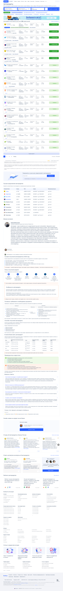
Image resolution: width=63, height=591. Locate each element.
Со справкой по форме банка (22, 498)
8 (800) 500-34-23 (24, 579)
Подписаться (50, 175)
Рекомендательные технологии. (17, 584)
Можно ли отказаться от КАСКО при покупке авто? (14, 385)
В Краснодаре (48, 539)
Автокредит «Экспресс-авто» (11, 70)
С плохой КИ (36, 14)
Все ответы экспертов (55, 455)
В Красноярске (34, 537)
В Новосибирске (34, 536)
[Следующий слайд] (58, 445)
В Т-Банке (5, 531)
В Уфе (18, 539)
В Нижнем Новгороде (21, 537)
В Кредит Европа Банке (26, 564)
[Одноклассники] (5, 588)
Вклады (15, 1)
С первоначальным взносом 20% (8, 509)
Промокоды (11, 576)
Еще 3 (6, 105)
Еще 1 (6, 118)
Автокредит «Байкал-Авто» (11, 96)
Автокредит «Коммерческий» (11, 89)
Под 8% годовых (6, 521)
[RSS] (11, 588)
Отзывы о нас (20, 574)
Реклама (25, 574)
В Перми (33, 540)
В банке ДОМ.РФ (48, 531)
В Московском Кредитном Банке (37, 531)
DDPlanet (40, 588)
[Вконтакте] (3, 588)
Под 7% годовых (6, 520)
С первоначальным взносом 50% (8, 513)
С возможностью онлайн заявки (8, 495)
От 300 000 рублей (35, 510)
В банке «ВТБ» (20, 529)
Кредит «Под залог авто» (11, 50)
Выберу (4, 570)
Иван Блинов (8, 250)
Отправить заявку (55, 24)
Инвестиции (42, 1)
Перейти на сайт (54, 51)
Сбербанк (48, 14)
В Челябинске (48, 537)
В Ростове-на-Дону (35, 539)
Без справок (42, 14)
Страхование (37, 1)
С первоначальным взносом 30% (8, 510)
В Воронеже (19, 540)
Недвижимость (22, 576)
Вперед (15, 156)
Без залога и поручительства (22, 518)
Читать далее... (17, 447)
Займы (28, 1)
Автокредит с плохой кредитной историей (8, 497)
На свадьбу (5, 564)
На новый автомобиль (28, 14)
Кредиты (18, 1)
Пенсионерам (5, 502)
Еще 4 (6, 93)
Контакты (15, 574)
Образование (16, 576)
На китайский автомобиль (9, 14)
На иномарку (49, 495)
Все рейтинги (56, 475)
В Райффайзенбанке (21, 532)
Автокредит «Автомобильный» (12, 64)
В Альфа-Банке (48, 529)
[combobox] (29, 9)
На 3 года (19, 510)
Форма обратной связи (8, 579)
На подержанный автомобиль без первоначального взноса (52, 502)
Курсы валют (32, 1)
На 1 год (19, 507)
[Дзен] (9, 588)
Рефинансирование (18, 14)
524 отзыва (9, 59)
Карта (29, 574)
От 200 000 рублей (35, 509)
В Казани (4, 537)
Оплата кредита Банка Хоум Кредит (47, 563)
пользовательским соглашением (41, 178)
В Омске (4, 540)
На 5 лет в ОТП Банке (6, 563)
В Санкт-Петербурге (21, 536)
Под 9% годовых (6, 523)
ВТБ (52, 14)
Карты (26, 1)
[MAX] (7, 588)
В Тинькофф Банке (25, 563)
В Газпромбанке (34, 529)
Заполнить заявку (31, 429)
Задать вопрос (50, 470)
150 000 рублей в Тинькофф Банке (8, 566)
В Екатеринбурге (48, 536)
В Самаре (5, 539)
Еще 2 (6, 150)
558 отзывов (10, 51)
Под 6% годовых (6, 518)
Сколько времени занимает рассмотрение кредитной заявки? (16, 404)
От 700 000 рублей (35, 513)
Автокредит (8, 23)
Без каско (48, 507)
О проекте (10, 574)
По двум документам (6, 499)
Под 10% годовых (6, 524)
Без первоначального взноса (29, 12)
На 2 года (19, 509)
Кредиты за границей (45, 564)
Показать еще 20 (31, 153)
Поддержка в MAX (17, 579)
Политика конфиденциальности (39, 574)
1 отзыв (9, 136)
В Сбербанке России (6, 529)
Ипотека (22, 1)
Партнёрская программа (50, 574)
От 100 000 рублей (35, 507)
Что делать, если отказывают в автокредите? (13, 397)
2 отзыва (9, 130)
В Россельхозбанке (21, 531)
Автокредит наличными (10, 36)
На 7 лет (19, 513)
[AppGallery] (58, 588)
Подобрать (54, 65)
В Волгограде (48, 540)
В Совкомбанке (5, 532)
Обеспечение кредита (45, 566)
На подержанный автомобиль (41, 12)
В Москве (4, 536)
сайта (31, 574)
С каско (48, 509)
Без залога (19, 520)
